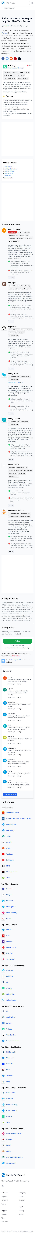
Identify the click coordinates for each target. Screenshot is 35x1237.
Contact (4, 1214)
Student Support (23, 78)
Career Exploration (9, 78)
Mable (8, 1151)
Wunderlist (10, 1058)
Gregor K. (6, 26)
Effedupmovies (11, 872)
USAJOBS (9, 953)
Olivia (9, 781)
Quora (8, 919)
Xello (8, 1122)
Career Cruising (11, 1105)
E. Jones (10, 689)
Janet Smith (11, 713)
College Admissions (14, 286)
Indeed (8, 930)
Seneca (8, 1023)
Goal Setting (20, 75)
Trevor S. (10, 677)
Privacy (21, 1211)
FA (7, 982)
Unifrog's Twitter (16, 660)
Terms (21, 1214)
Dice (7, 936)
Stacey (10, 771)
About (21, 1196)
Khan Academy (11, 913)
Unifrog (4, 33)
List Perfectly (11, 1052)
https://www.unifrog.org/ (16, 68)
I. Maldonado (12, 748)
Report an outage (14, 656)
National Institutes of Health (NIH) (18, 818)
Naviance (9, 970)
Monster (9, 942)
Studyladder (10, 1017)
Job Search (26, 232)
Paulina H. (11, 736)
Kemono (9, 889)
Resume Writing (24, 235)
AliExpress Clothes (12, 813)
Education (7, 72)
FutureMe (9, 1064)
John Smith (11, 702)
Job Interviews (12, 473)
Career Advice (28, 238)
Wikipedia (9, 895)
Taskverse (9, 1076)
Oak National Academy (14, 1157)
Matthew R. (11, 759)
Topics (3, 1204)
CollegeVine (10, 994)
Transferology (11, 1035)
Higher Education (13, 289)
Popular (4, 1196)
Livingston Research (13, 1133)
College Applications (26, 329)
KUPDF (8, 1145)
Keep (8, 1082)
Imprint (21, 1200)
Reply (19, 684)
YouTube (9, 854)
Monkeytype (10, 907)
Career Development (25, 289)
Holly (9, 725)
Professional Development (16, 238)
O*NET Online (11, 1093)
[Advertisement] (17, 139)
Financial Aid (21, 332)
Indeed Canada (11, 947)
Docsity (9, 1139)
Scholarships (12, 332)
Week (8, 1070)
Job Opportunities (13, 235)
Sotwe (8, 836)
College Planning (24, 72)
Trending (4, 1200)
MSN (8, 866)
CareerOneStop (11, 1111)
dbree (8, 878)
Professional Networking (15, 470)
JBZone (8, 842)
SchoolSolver (11, 1163)
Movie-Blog (10, 830)
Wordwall (9, 901)
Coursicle (9, 976)
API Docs (4, 1222)
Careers (14, 72)
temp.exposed (11, 824)
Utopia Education (12, 1041)
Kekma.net (10, 860)
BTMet (8, 848)
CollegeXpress (13, 373)
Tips (2, 1218)
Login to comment (10, 794)
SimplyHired (10, 959)
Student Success (9, 75)
